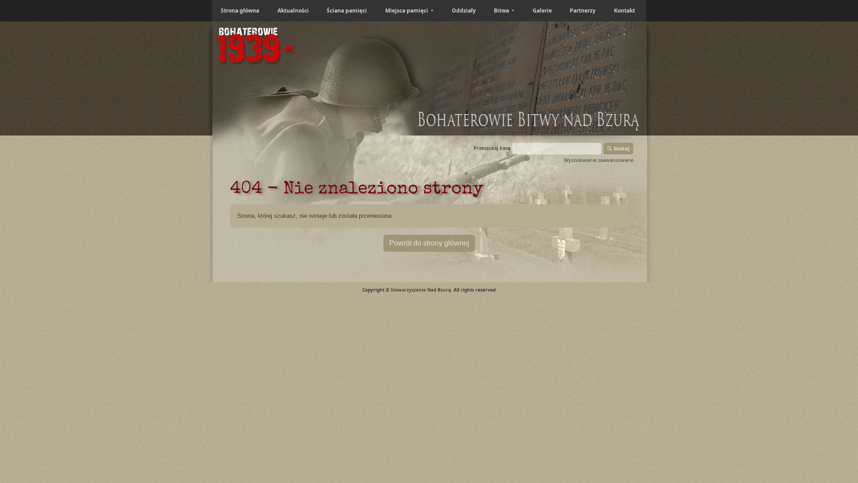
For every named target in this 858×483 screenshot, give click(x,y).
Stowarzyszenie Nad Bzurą (421, 290)
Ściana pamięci (347, 10)
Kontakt (624, 10)
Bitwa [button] (502, 10)
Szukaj (620, 148)
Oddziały (464, 10)
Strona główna (240, 10)
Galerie (542, 10)
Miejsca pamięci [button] (407, 10)
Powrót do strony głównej (429, 243)
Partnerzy (583, 10)
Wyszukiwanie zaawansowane (598, 160)
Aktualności (293, 10)
